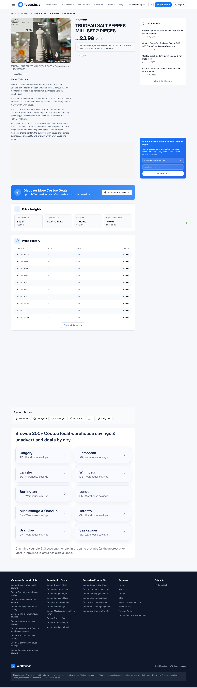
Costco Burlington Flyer (58, 602)
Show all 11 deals (72, 325)
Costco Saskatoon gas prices (96, 606)
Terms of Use (125, 606)
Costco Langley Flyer (57, 593)
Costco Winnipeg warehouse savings (24, 608)
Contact (122, 593)
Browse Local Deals (117, 192)
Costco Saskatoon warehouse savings (24, 651)
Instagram (42, 418)
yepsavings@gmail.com (130, 602)
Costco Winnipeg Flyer (57, 598)
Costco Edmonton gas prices (96, 589)
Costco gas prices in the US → (97, 611)
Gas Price (98, 4)
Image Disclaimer (20, 74)
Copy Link (106, 418)
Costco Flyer (51, 4)
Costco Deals (67, 4)
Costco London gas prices (95, 598)
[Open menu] (13, 4)
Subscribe (165, 4)
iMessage (59, 418)
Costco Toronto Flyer (56, 618)
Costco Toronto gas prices (95, 602)
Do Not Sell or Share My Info (132, 615)
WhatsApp (78, 418)
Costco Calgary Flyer (57, 585)
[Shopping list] (151, 4)
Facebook (24, 418)
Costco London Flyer (56, 606)
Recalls (111, 4)
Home (13, 13)
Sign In (181, 4)
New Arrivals (84, 4)
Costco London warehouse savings (23, 622)
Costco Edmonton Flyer (58, 589)
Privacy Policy (125, 611)
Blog (121, 4)
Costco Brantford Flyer (57, 622)
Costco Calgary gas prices (95, 585)
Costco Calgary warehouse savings (23, 586)
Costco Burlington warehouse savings (24, 615)
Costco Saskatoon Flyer (58, 627)
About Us (123, 589)
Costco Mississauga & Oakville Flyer (61, 612)
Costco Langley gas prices (95, 593)
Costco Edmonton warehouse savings (24, 593)
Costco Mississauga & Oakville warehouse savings (25, 629)
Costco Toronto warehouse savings (23, 637)
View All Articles (162, 81)
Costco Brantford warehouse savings (24, 644)
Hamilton (25, 13)
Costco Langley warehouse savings (23, 601)
